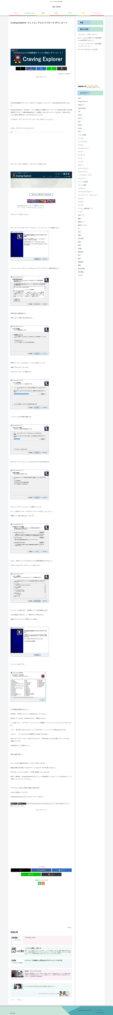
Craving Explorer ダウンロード (49, 803)
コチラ (24, 796)
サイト (26, 128)
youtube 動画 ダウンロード (63, 803)
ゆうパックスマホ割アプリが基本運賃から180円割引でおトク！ (89, 39)
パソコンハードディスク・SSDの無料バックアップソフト (90, 45)
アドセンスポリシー (98, 1010)
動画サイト (14, 803)
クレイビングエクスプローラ (18, 806)
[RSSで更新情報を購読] (43, 883)
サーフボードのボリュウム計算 (87, 49)
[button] (62, 68)
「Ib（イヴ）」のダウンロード (87, 34)
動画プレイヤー (22, 803)
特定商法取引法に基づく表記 (85, 1010)
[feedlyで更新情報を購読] (39, 883)
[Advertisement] (41, 36)
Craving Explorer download (34, 803)
